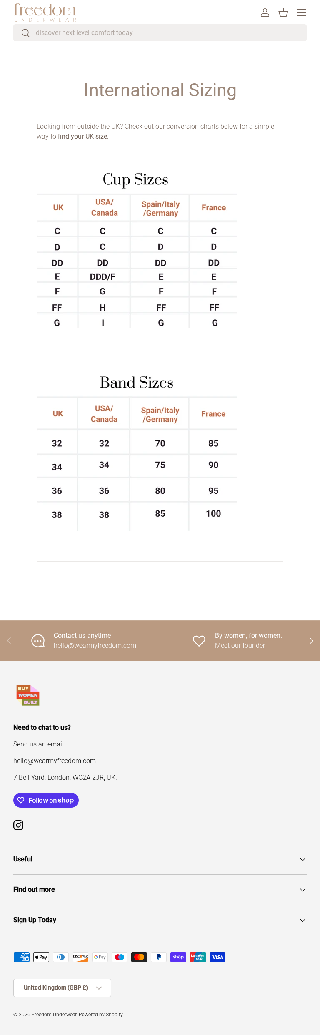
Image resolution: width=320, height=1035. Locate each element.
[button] (283, 12)
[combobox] (160, 32)
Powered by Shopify (101, 1015)
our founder (248, 645)
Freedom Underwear (54, 1015)
